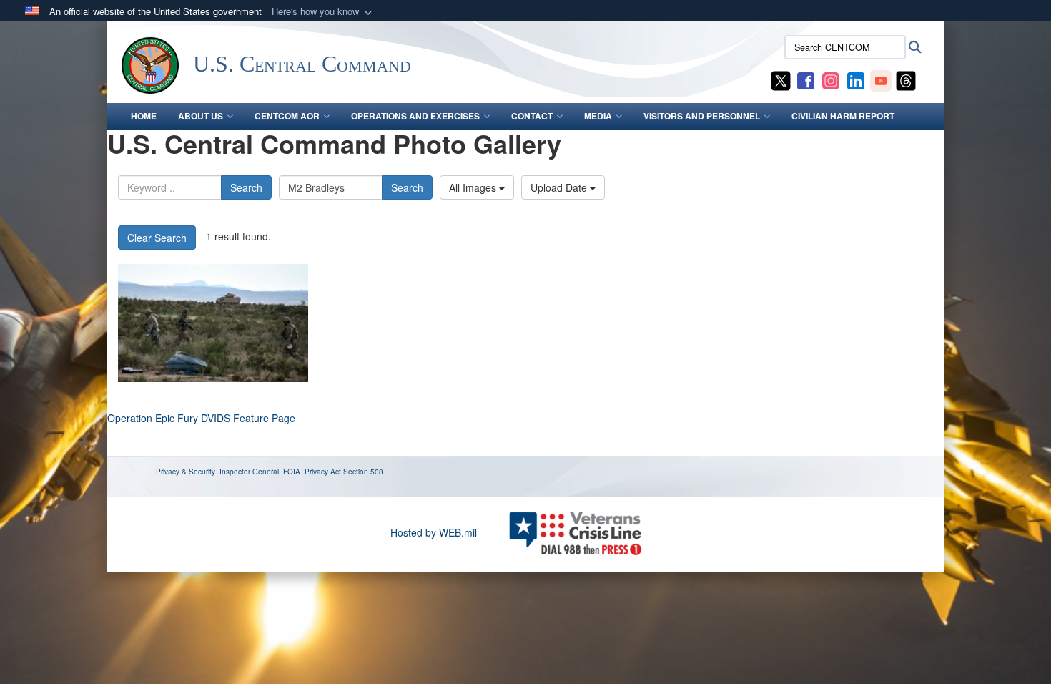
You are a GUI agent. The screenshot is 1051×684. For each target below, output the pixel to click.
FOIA (291, 471)
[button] (323, 11)
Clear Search (157, 237)
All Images (474, 187)
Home (144, 115)
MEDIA (598, 115)
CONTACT (532, 115)
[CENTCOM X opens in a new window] (780, 79)
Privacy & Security (185, 471)
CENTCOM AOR (287, 115)
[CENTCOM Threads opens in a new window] (905, 79)
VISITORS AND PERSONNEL (701, 115)
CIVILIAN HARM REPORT (842, 115)
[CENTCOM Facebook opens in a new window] (805, 79)
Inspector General (249, 471)
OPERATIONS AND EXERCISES (415, 115)
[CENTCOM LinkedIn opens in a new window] (855, 79)
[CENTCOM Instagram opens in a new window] (830, 79)
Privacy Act (323, 471)
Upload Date (560, 187)
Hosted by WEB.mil (433, 532)
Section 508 (363, 471)
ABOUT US (200, 115)
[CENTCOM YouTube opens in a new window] (880, 79)
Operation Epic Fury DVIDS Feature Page (201, 418)
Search (246, 187)
